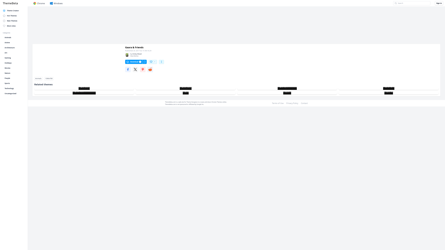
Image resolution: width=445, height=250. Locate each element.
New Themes (12, 21)
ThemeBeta (10, 3)
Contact (304, 103)
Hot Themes (12, 16)
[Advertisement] (102, 26)
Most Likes (11, 26)
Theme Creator (13, 10)
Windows (58, 3)
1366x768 (48, 78)
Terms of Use (278, 103)
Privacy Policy (292, 103)
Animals (38, 78)
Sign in (439, 3)
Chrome (41, 3)
